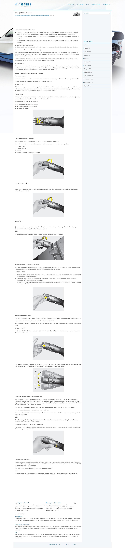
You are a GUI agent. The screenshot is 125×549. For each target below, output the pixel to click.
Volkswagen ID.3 (88, 79)
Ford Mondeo (87, 51)
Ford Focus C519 (88, 75)
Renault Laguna (88, 72)
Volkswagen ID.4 (88, 82)
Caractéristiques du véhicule (42, 15)
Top (87, 4)
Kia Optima (17, 15)
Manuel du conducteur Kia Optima (28, 15)
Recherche (106, 4)
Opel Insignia (87, 65)
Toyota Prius (87, 86)
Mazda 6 (86, 58)
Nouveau (80, 4)
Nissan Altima (87, 62)
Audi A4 (86, 45)
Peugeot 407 (87, 69)
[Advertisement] (48, 22)
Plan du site (96, 4)
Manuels (71, 4)
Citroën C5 (86, 48)
